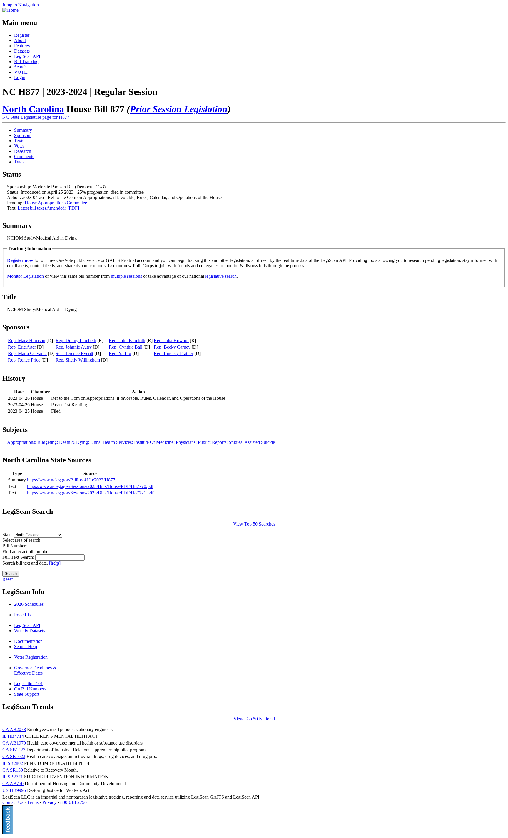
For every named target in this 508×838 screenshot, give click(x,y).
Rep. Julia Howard (171, 340)
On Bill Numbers (30, 688)
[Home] (10, 10)
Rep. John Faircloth (127, 340)
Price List (23, 614)
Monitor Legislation (25, 276)
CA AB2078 (14, 729)
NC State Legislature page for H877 (35, 117)
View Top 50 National (254, 718)
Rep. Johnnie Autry (74, 346)
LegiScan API (27, 56)
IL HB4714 (13, 736)
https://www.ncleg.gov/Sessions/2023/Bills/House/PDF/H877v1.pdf (90, 492)
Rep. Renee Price (24, 359)
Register (21, 35)
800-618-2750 (73, 802)
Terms (33, 802)
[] (55, 563)
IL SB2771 (12, 776)
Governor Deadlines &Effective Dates (35, 670)
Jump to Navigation (20, 4)
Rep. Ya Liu (120, 353)
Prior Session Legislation (179, 109)
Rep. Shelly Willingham (78, 359)
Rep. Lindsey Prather (173, 353)
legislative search (221, 276)
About (20, 40)
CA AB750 (13, 783)
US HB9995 (14, 790)
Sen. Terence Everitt (74, 353)
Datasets (22, 50)
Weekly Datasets (29, 630)
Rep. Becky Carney (172, 346)
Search (20, 66)
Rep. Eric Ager (22, 346)
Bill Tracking (26, 61)
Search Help (25, 646)
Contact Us (12, 802)
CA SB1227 (13, 749)
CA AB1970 (14, 742)
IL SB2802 (12, 763)
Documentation (28, 641)
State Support (26, 694)
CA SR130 (12, 769)
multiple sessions (126, 276)
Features (22, 45)
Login (19, 77)
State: (8, 534)
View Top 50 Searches (254, 523)
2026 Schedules (29, 604)
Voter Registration (31, 657)
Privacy (49, 802)
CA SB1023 (13, 756)
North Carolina (33, 109)
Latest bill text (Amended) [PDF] (48, 207)
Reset (7, 579)
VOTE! (21, 72)
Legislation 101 (28, 683)
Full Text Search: (18, 557)
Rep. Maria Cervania (27, 353)
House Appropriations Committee (56, 202)
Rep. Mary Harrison (26, 340)
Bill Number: (15, 545)
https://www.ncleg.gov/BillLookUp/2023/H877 (71, 479)
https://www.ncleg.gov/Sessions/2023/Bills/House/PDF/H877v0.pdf (90, 486)
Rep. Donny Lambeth (76, 340)
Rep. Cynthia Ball (125, 346)
